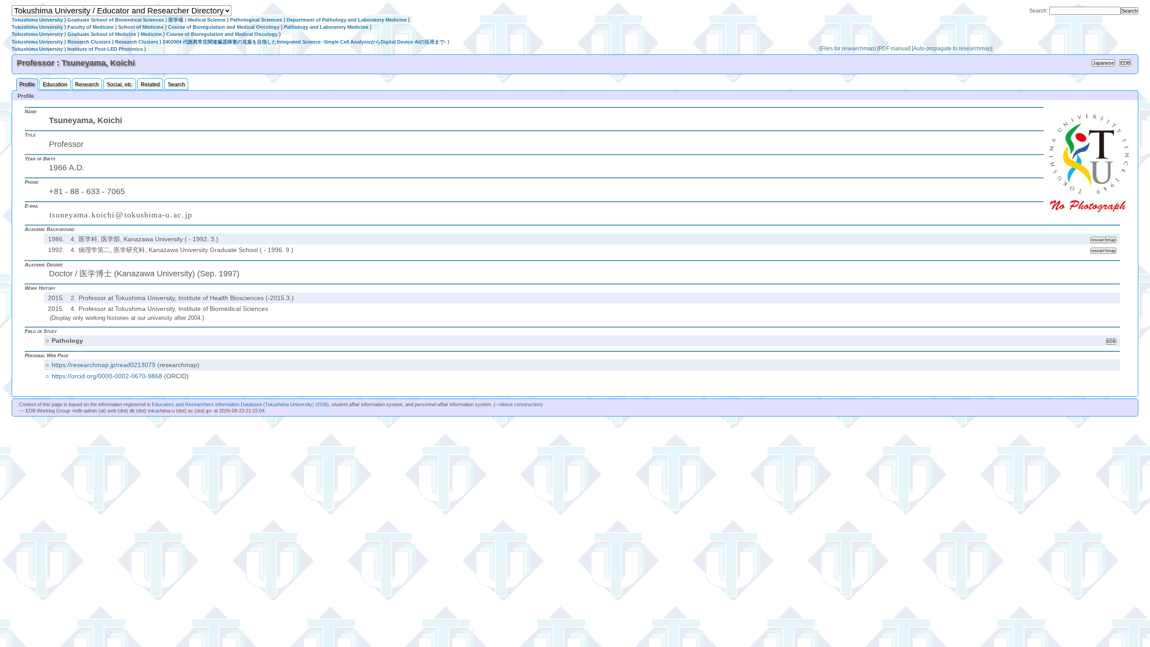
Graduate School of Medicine (101, 34)
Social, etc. (119, 84)
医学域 (175, 19)
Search (176, 84)
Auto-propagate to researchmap (952, 48)
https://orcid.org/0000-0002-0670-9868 (107, 376)
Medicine (151, 34)
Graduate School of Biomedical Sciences (115, 19)
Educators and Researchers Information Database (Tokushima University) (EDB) (240, 404)
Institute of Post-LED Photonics (105, 49)
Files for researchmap (847, 48)
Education (55, 84)
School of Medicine (141, 27)
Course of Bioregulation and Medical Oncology (223, 27)
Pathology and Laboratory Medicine (326, 27)
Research (87, 84)
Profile (27, 84)
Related (150, 84)
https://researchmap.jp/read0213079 (103, 364)
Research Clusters (89, 41)
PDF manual (894, 48)
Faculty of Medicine (90, 27)
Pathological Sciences (256, 19)
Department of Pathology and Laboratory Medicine (347, 19)
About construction (520, 404)
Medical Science (207, 19)
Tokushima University (37, 19)
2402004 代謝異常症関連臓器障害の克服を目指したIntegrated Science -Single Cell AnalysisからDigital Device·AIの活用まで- (304, 41)
